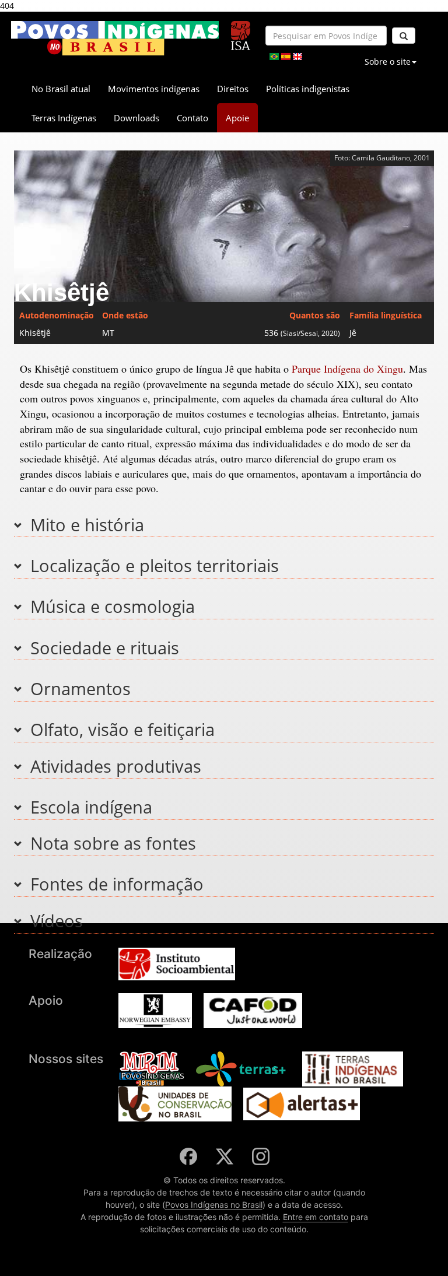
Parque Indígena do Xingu (347, 369)
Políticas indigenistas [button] (307, 88)
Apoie (237, 118)
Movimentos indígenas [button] (154, 88)
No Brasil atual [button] (61, 88)
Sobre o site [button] (388, 61)
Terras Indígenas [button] (64, 118)
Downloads (136, 118)
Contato (192, 118)
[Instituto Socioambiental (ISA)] (241, 30)
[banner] (115, 38)
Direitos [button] (233, 88)
